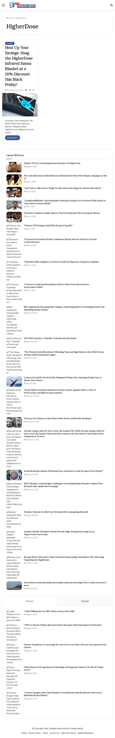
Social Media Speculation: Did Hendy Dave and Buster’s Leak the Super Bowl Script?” (63, 471)
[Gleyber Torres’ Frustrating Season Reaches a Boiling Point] (14, 167)
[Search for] (111, 6)
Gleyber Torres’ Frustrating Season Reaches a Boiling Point (52, 163)
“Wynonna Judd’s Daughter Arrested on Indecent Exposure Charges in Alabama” (61, 262)
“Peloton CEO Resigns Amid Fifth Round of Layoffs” (48, 225)
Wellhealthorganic (86, 733)
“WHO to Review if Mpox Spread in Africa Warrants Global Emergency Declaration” (63, 625)
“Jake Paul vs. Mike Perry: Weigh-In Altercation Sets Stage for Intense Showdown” (63, 188)
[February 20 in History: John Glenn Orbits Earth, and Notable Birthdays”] (14, 422)
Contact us (54, 733)
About (45, 733)
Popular (85, 601)
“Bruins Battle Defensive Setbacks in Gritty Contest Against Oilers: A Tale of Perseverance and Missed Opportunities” (60, 391)
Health (9, 43)
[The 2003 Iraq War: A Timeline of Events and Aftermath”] (14, 343)
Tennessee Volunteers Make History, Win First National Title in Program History (62, 213)
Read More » (12, 138)
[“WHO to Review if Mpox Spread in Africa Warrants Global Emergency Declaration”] (14, 632)
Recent (29, 601)
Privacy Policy (35, 733)
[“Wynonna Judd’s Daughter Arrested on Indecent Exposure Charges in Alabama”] (14, 271)
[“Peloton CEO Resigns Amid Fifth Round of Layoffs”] (14, 230)
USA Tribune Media (74, 728)
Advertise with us (68, 733)
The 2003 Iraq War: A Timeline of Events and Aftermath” (50, 338)
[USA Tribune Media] (22, 5)
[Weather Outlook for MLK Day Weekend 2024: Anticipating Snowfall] (14, 519)
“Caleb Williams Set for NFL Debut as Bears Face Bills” (49, 611)
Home (11, 18)
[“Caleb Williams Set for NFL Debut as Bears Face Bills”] (14, 616)
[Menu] (3, 6)
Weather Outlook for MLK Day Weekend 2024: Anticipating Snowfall (56, 512)
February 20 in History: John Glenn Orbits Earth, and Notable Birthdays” (58, 418)
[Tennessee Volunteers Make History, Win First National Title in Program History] (14, 217)
